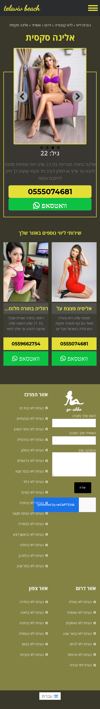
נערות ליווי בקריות (32, 654)
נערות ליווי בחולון (32, 450)
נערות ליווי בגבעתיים (30, 418)
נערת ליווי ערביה (81, 665)
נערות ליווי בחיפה (32, 612)
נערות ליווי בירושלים (30, 460)
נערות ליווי (83, 25)
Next (77, 96)
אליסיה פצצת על (74, 308)
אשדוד (36, 25)
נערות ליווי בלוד (33, 481)
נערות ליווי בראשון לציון (28, 534)
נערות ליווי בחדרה (32, 602)
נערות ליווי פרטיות (80, 654)
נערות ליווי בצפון (33, 644)
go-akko (74, 409)
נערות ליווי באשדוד (79, 612)
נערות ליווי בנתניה (31, 502)
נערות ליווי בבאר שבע (77, 633)
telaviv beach (22, 8)
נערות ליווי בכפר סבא (30, 471)
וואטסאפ (53, 205)
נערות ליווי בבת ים (32, 408)
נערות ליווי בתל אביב (30, 566)
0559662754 (26, 344)
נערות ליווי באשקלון (79, 623)
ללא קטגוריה (64, 25)
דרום (47, 25)
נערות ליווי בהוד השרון (29, 429)
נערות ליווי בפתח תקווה (28, 513)
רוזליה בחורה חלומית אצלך (25, 308)
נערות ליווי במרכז (32, 492)
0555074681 (50, 191)
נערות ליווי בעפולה (31, 633)
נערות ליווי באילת (80, 602)
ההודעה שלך (87, 450)
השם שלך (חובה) (84, 415)
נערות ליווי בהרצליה (30, 439)
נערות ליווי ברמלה (32, 545)
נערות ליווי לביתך (80, 644)
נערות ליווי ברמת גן (31, 555)
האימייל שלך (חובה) (82, 433)
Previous (22, 96)
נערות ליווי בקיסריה (31, 524)
